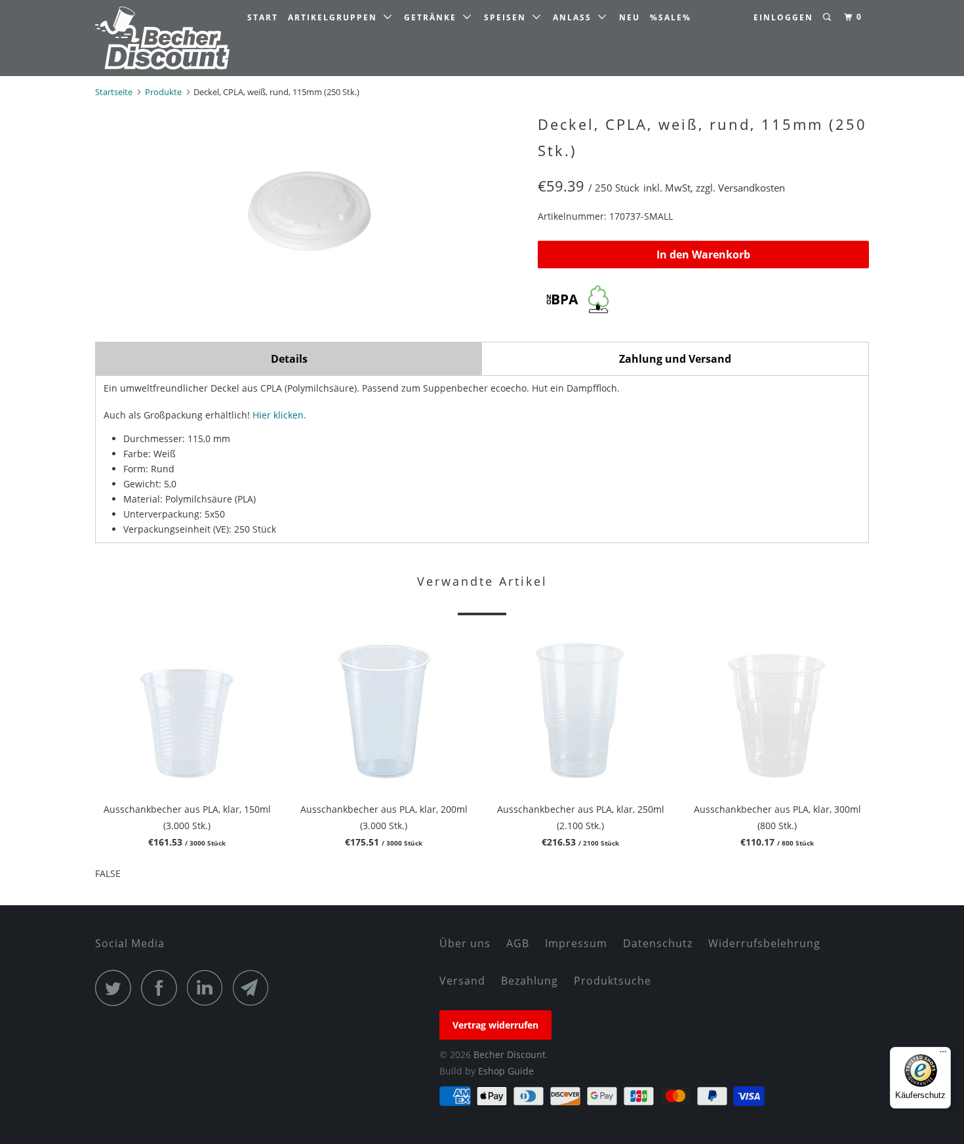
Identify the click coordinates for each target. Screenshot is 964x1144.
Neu (629, 17)
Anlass (575, 17)
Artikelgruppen (336, 17)
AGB (517, 943)
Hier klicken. (279, 415)
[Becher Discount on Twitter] (116, 988)
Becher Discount (509, 1054)
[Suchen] (828, 17)
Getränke (433, 17)
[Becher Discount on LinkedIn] (208, 988)
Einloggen (783, 17)
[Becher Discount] (162, 38)
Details (289, 359)
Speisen (508, 17)
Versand (462, 980)
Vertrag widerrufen (495, 1025)
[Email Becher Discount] (254, 988)
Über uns (465, 943)
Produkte (163, 92)
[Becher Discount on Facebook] (162, 988)
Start (262, 17)
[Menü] (943, 1055)
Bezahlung (529, 980)
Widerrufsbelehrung (764, 943)
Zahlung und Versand (675, 359)
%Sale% (670, 17)
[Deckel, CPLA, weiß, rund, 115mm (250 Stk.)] (310, 208)
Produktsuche (612, 980)
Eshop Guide (506, 1071)
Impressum (576, 943)
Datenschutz (658, 943)
